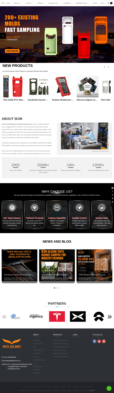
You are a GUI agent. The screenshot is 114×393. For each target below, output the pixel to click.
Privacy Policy (76, 390)
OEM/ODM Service (81, 3)
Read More (95, 151)
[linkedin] (112, 198)
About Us (16, 3)
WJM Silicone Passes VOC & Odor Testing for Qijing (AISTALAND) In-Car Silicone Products (18, 275)
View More (6, 102)
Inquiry (82, 386)
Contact (95, 3)
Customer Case (53, 3)
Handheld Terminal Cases (60, 343)
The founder (36, 353)
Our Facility (36, 373)
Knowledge (56, 386)
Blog (49, 386)
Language (89, 386)
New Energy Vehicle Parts (61, 347)
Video (35, 347)
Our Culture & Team (39, 360)
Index (69, 386)
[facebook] (112, 191)
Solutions (40, 3)
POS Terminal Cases (59, 350)
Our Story (36, 356)
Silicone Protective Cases (60, 353)
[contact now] (112, 194)
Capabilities (66, 3)
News (43, 386)
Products (28, 3)
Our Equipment (37, 366)
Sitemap (76, 386)
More (102, 3)
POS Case (10, 129)
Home (8, 3)
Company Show (38, 343)
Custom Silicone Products (60, 356)
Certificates (36, 340)
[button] (3, 36)
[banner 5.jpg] (57, 34)
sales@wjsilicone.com (13, 361)
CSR (34, 363)
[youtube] (112, 201)
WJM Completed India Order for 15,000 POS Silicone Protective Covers (93, 275)
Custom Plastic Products (60, 340)
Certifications (37, 369)
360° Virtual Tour (38, 350)
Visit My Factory (103, 151)
